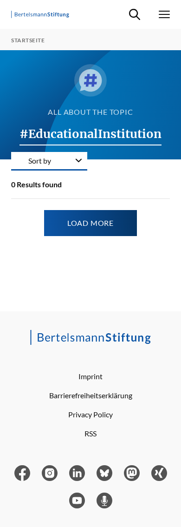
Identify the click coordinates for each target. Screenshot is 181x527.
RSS (90, 433)
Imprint (90, 376)
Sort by (39, 160)
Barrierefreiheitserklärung (90, 395)
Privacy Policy (90, 414)
